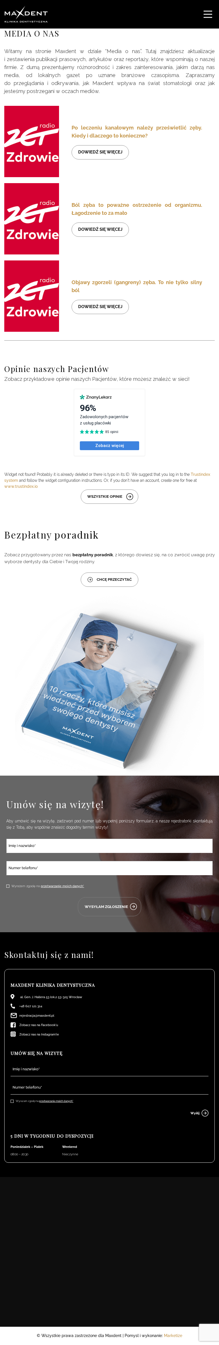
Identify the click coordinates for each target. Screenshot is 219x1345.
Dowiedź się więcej (100, 152)
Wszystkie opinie (104, 496)
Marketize (173, 1335)
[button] (208, 14)
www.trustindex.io (21, 486)
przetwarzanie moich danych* (62, 886)
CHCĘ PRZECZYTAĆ (114, 579)
